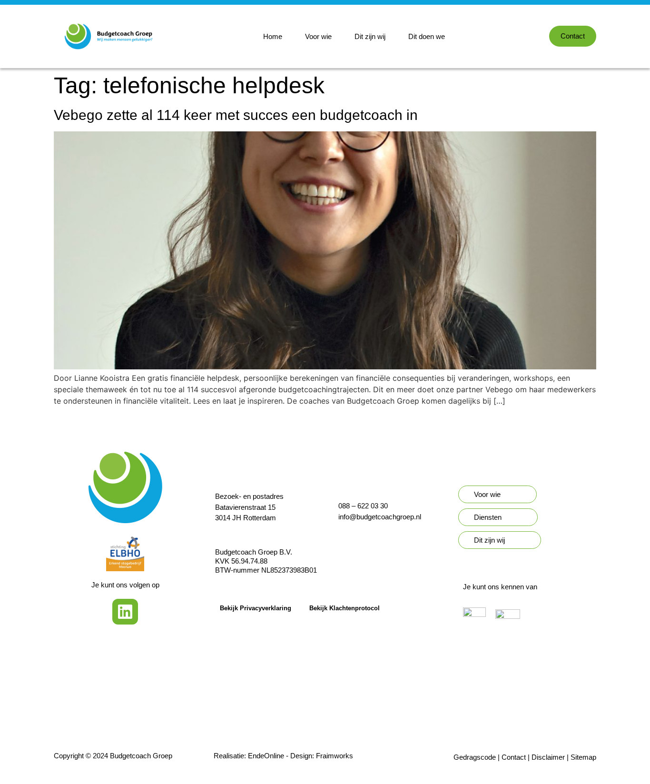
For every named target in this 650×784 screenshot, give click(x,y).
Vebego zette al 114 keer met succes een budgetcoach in (236, 115)
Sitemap (583, 757)
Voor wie (318, 36)
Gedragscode (474, 757)
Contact (514, 757)
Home (272, 36)
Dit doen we (426, 36)
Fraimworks (334, 756)
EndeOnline (266, 756)
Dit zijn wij (370, 36)
